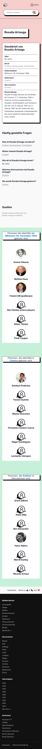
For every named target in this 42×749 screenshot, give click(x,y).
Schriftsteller (29, 66)
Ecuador (5, 154)
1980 (4, 700)
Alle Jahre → (6, 709)
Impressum (11, 590)
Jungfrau (5, 655)
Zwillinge (5, 647)
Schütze (8, 87)
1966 (4, 695)
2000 (4, 706)
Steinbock (5, 667)
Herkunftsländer (7, 725)
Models (4, 627)
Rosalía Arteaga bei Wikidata (12, 215)
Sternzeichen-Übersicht (10, 731)
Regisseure (6, 619)
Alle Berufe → (7, 630)
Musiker (5, 610)
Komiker (5, 616)
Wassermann (6, 670)
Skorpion (5, 661)
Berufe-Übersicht (8, 734)
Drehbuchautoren (8, 613)
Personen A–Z (7, 719)
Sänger (4, 607)
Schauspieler (6, 604)
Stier (3, 644)
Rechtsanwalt (17, 66)
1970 (4, 697)
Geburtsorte (6, 728)
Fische (4, 672)
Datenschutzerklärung (20, 745)
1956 (4, 689)
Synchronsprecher (8, 625)
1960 (4, 692)
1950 (4, 686)
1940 (4, 683)
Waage (4, 658)
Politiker (8, 66)
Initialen (5, 722)
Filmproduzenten (8, 622)
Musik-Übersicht (8, 737)
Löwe (4, 652)
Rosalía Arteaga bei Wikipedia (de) (14, 213)
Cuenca (5, 184)
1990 (4, 703)
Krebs (4, 649)
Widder (4, 641)
